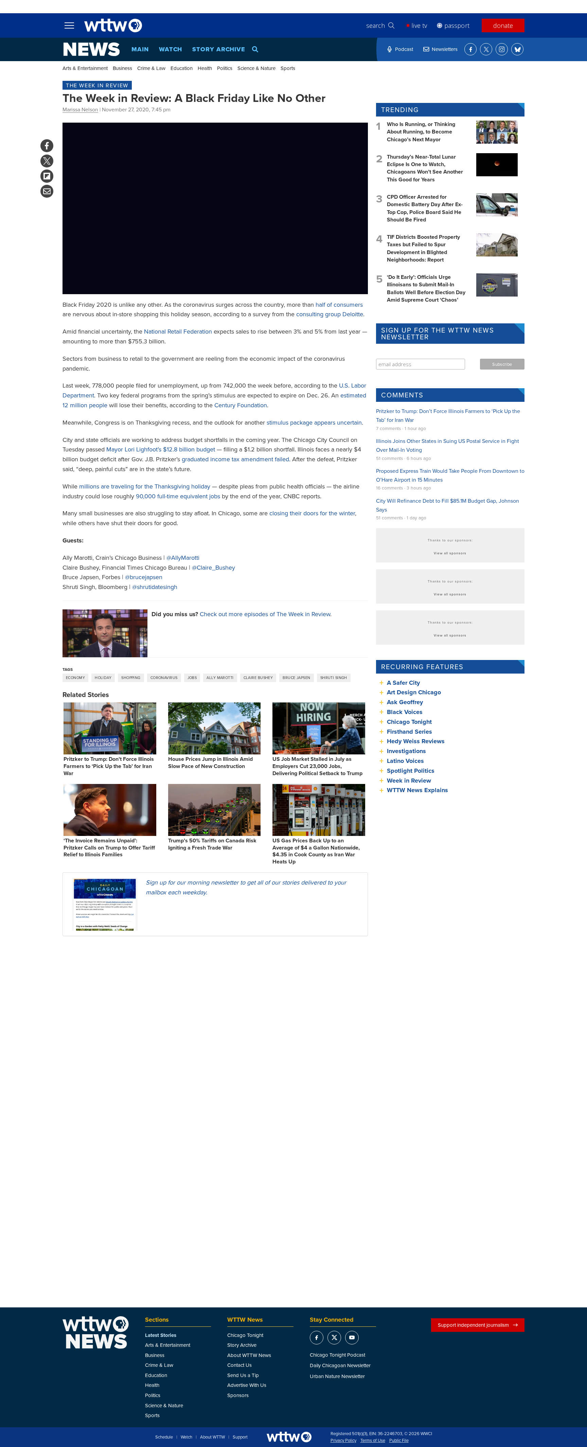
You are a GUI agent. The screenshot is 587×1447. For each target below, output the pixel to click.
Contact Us (239, 1365)
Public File (399, 1440)
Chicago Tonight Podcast (337, 1354)
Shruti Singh (333, 677)
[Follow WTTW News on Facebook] (470, 49)
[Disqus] (215, 1029)
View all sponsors (450, 553)
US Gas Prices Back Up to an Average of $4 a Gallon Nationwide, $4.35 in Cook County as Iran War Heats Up (316, 851)
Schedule (164, 1437)
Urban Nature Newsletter (337, 1376)
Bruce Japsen (296, 677)
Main (140, 49)
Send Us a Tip (243, 1375)
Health (205, 68)
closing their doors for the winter (312, 513)
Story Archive (218, 49)
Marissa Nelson (80, 109)
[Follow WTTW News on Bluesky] (517, 49)
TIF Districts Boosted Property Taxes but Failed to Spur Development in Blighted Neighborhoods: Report (423, 248)
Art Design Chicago (414, 692)
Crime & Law (151, 68)
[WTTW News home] (92, 49)
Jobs (192, 677)
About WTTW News (249, 1355)
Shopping (131, 677)
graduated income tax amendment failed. (236, 459)
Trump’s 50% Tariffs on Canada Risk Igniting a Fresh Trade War (212, 844)
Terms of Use (372, 1440)
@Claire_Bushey (213, 567)
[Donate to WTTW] (289, 1437)
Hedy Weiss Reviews (416, 741)
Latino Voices (405, 760)
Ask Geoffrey (405, 702)
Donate (503, 25)
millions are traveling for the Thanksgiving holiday (144, 486)
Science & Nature (256, 68)
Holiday (103, 677)
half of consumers (339, 304)
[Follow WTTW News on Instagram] (502, 49)
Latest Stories (160, 1335)
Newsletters (445, 49)
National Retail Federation (178, 331)
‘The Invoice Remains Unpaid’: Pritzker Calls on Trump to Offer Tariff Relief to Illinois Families (109, 848)
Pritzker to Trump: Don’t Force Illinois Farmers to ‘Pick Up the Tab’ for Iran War (109, 766)
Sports (288, 68)
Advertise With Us (246, 1385)
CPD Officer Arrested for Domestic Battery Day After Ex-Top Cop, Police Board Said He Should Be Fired (425, 208)
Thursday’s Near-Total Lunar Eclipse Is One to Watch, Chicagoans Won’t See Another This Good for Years (425, 168)
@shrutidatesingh (154, 587)
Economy (75, 677)
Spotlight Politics (410, 770)
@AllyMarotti (182, 557)
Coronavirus (164, 677)
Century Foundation (240, 405)
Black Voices (405, 712)
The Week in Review (97, 85)
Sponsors (238, 1395)
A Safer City (403, 682)
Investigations (406, 751)
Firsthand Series (409, 731)
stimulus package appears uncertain (314, 422)
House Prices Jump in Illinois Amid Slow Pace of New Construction (210, 762)
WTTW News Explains (418, 790)
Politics (224, 68)
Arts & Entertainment (85, 68)
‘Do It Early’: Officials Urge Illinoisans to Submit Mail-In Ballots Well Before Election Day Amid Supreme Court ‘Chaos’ (426, 288)
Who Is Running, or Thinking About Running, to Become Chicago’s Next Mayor (421, 131)
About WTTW (212, 1437)
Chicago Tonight (409, 721)
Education (182, 68)
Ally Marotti (220, 677)
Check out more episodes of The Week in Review (265, 614)
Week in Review (409, 780)
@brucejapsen (143, 577)
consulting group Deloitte (329, 314)
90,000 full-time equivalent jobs (178, 496)
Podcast (404, 49)
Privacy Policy (343, 1440)
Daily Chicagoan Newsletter (340, 1365)
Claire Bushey (258, 677)
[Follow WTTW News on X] (486, 49)
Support (240, 1437)
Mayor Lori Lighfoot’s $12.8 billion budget (160, 449)
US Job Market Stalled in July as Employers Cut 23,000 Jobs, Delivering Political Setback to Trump (317, 766)
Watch (170, 49)
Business (122, 68)
